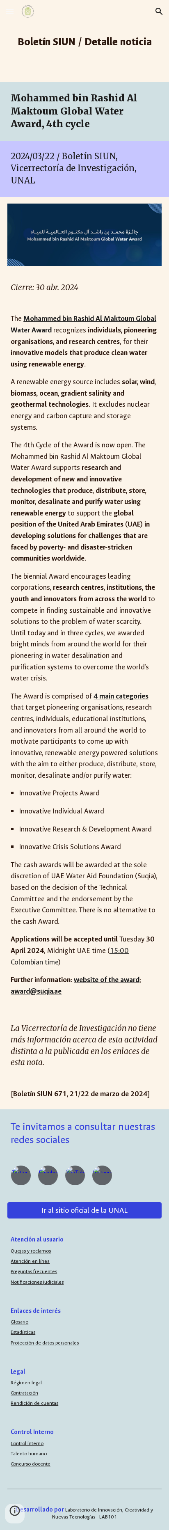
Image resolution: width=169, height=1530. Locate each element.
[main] (84, 41)
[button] (10, 11)
